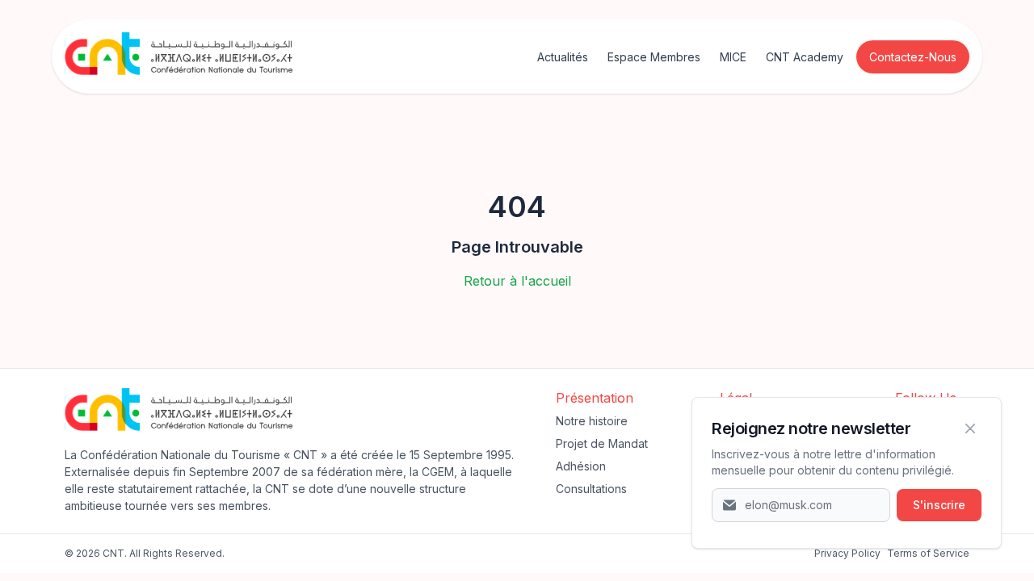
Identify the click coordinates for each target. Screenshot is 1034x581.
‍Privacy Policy (847, 553)
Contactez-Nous (912, 57)
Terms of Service (928, 553)
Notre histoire (592, 421)
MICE (733, 57)
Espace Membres (653, 57)
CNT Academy (804, 57)
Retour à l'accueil (517, 281)
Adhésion (581, 466)
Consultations (591, 488)
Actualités (562, 57)
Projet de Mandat (602, 443)
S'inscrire (939, 505)
